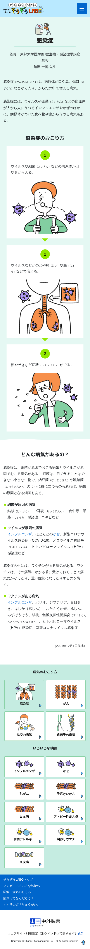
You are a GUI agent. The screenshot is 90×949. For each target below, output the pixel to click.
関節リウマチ (66, 839)
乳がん (24, 793)
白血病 (24, 816)
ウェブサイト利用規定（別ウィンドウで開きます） (42, 933)
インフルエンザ (19, 534)
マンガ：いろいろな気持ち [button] (21, 886)
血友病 (24, 862)
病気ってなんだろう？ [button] (18, 898)
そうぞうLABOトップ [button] (18, 879)
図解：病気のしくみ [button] (17, 892)
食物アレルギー (24, 839)
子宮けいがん (66, 793)
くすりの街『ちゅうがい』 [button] (21, 904)
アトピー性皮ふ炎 (66, 816)
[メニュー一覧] (82, 8)
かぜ (56, 534)
